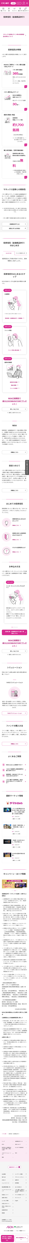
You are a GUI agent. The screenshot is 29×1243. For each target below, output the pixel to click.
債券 (3, 1157)
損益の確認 (14, 385)
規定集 (3, 1213)
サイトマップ (18, 1197)
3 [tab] (14, 890)
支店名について (5, 1194)
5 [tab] (16, 890)
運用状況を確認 (14, 382)
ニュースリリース (5, 1183)
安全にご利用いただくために (6, 1207)
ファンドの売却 (14, 388)
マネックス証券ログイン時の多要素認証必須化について (13, 35)
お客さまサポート (5, 1203)
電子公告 (4, 1177)
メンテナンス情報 (18, 1174)
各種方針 (17, 1180)
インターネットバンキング (6, 1190)
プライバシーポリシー (19, 1177)
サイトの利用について (19, 1194)
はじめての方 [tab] (8, 253)
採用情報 (17, 1183)
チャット (23, 4)
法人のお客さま (18, 1187)
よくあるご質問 (5, 1200)
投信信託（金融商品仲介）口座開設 (14, 318)
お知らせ (4, 1180)
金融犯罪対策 (4, 1210)
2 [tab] (13, 890)
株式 (16, 1153)
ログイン (18, 3)
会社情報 (4, 1174)
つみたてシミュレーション (6, 1153)
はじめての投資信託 (19, 1147)
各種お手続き (4, 1197)
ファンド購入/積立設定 (13, 350)
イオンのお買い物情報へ (9, 1230)
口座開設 (13, 3)
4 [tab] (15, 890)
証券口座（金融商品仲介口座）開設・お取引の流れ (6, 1148)
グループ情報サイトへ (20, 1230)
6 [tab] (17, 890)
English (16, 1200)
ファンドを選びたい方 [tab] (20, 253)
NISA (3, 1144)
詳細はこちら (15, 525)
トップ (3, 1141)
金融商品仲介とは (19, 1141)
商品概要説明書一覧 (6, 1187)
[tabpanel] (14, 457)
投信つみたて (18, 1144)
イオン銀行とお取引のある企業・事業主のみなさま (19, 1191)
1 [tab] (12, 890)
